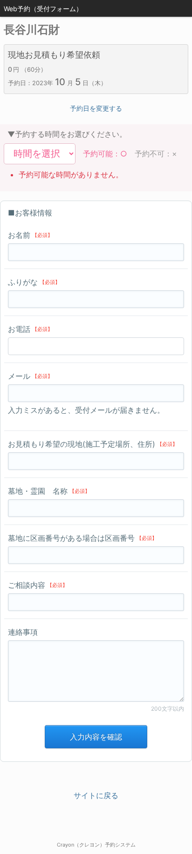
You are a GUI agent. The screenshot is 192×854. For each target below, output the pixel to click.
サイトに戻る (96, 795)
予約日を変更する (96, 108)
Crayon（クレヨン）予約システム (96, 844)
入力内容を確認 (96, 736)
